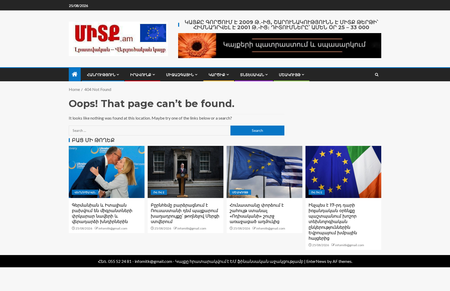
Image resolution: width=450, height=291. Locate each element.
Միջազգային (180, 74)
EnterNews (316, 261)
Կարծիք (217, 74)
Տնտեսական (252, 74)
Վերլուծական (85, 192)
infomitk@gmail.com (112, 228)
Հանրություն (101, 74)
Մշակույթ (290, 74)
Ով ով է (158, 192)
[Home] (75, 74)
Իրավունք (140, 74)
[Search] (376, 75)
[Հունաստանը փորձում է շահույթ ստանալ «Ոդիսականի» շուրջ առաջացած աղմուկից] (264, 172)
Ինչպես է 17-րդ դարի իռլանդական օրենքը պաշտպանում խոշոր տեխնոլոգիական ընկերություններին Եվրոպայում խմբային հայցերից (333, 222)
